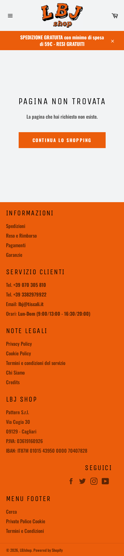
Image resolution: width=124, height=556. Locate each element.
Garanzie (14, 254)
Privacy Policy (19, 343)
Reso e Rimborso (21, 235)
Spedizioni (15, 225)
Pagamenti (16, 245)
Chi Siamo (15, 372)
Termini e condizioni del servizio (35, 362)
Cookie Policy (18, 353)
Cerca (11, 511)
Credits (13, 382)
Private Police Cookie (25, 521)
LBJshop (26, 550)
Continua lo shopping (62, 140)
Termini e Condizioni (25, 530)
